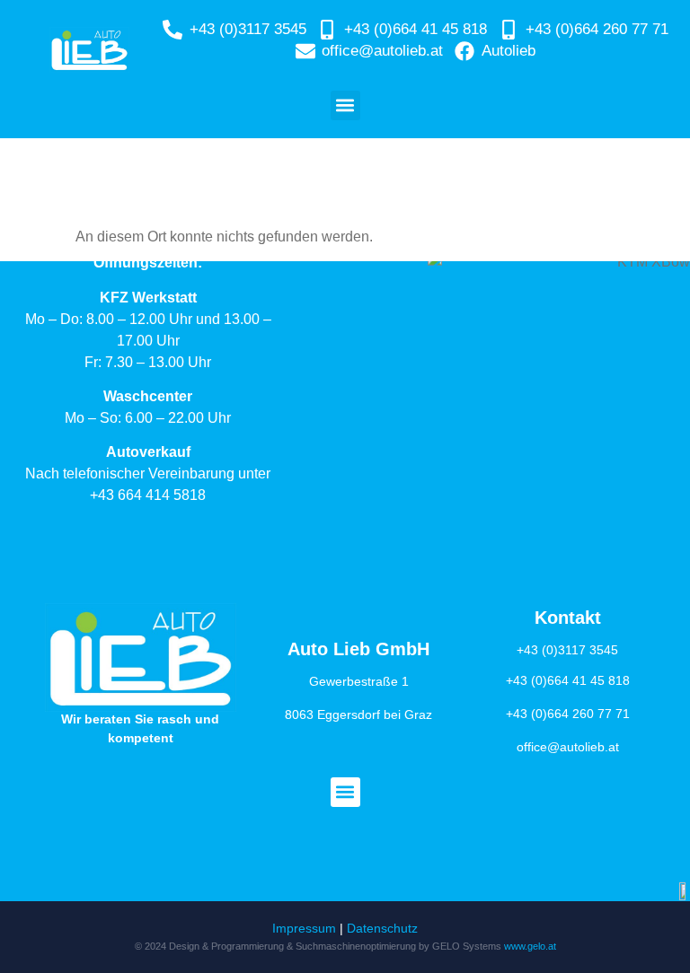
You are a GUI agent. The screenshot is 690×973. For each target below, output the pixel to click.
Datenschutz (382, 928)
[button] (345, 105)
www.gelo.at (530, 946)
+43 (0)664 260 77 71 (568, 713)
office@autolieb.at (568, 747)
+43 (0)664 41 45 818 (568, 680)
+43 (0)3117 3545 (567, 650)
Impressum (304, 928)
